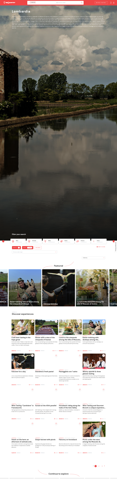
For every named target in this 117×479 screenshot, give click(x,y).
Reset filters (101, 246)
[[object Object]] (81, 2)
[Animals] (34, 241)
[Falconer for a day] (58, 287)
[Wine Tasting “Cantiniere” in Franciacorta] (23, 395)
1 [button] (95, 466)
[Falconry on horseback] (70, 429)
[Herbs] (66, 241)
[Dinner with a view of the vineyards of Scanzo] (46, 327)
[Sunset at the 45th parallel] (46, 395)
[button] (93, 466)
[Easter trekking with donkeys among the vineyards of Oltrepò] (25, 287)
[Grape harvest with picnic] (46, 429)
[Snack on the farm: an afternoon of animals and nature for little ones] (23, 429)
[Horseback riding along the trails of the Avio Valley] (70, 395)
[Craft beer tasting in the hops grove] (23, 327)
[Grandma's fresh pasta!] (46, 361)
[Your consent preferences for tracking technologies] (115, 246)
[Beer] (18, 241)
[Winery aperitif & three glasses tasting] (94, 361)
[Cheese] (82, 241)
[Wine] (50, 241)
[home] (9, 2)
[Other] (98, 241)
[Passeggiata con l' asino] (70, 361)
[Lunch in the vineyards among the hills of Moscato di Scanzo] (92, 287)
